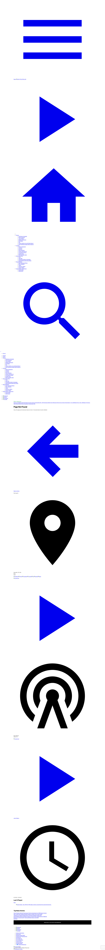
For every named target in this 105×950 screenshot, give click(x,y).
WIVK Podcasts (21, 237)
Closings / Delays (21, 266)
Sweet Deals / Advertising (21, 268)
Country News (21, 267)
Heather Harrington (22, 239)
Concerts (20, 249)
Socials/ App (21, 253)
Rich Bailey (20, 241)
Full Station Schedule (22, 236)
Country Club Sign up (22, 251)
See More (15, 918)
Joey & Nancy (21, 238)
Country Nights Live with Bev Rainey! (26, 243)
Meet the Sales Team (22, 254)
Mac (19, 242)
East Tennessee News (23, 262)
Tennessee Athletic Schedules (24, 259)
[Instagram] (5, 398)
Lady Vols (20, 258)
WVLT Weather (21, 264)
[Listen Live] (52, 617)
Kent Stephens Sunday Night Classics (26, 244)
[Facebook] (5, 395)
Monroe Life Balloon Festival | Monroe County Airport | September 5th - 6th (28, 402)
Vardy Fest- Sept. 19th (79, 402)
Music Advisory (21, 250)
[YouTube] (5, 399)
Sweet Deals (21, 269)
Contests (20, 247)
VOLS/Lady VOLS (19, 256)
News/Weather (19, 261)
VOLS (19, 257)
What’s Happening (22, 246)
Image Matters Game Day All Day (24, 260)
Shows (17, 235)
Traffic (19, 265)
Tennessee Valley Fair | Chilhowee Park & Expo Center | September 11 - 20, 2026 (59, 402)
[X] (5, 397)
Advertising (20, 271)
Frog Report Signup (22, 252)
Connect (17, 245)
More (15, 902)
